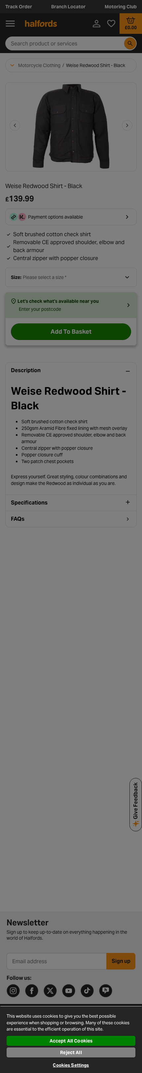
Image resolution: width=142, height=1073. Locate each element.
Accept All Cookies (71, 1041)
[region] (71, 1039)
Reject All (71, 1052)
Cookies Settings (71, 1065)
